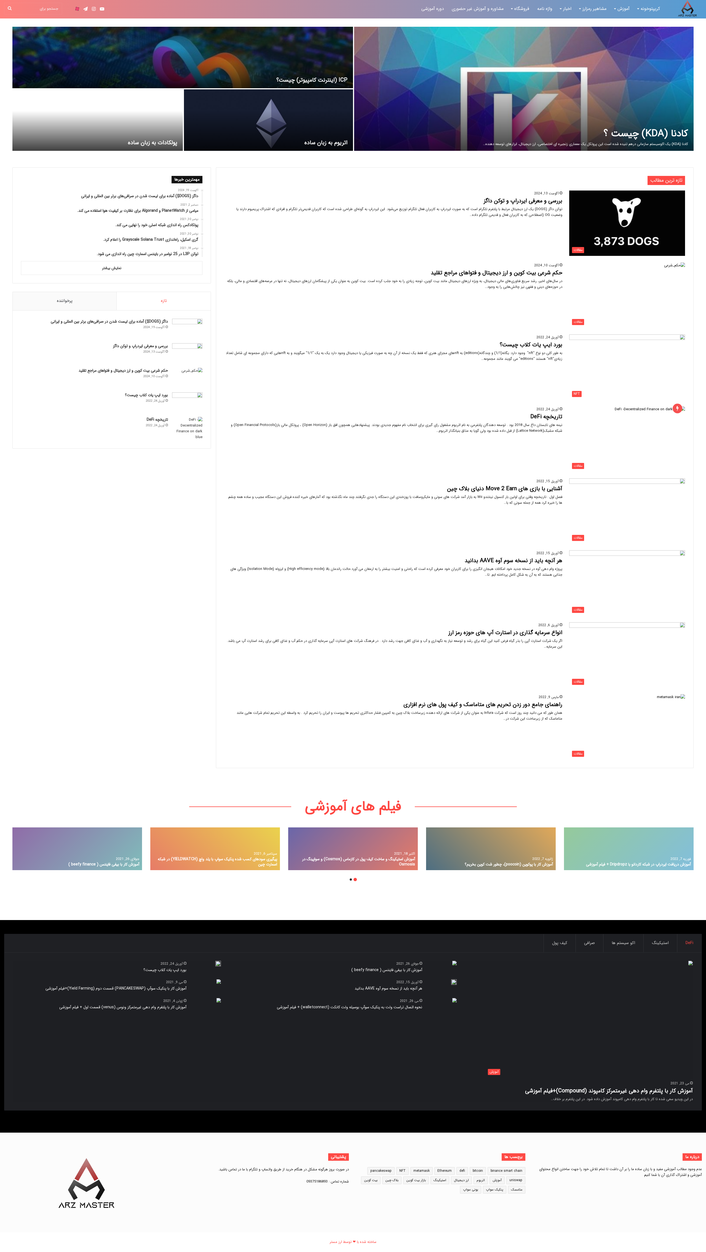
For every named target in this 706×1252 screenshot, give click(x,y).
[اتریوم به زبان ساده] (268, 120)
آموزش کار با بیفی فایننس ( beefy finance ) (103, 864)
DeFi (689, 943)
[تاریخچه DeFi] (187, 428)
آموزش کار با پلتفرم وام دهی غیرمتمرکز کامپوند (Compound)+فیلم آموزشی (609, 1091)
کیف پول (559, 943)
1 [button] (355, 879)
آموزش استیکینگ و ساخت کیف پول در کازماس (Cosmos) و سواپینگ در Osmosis (358, 862)
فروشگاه (521, 8)
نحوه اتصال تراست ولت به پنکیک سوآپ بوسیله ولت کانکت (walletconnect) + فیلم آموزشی (349, 1007)
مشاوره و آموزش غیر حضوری (478, 8)
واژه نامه (544, 8)
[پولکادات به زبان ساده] (97, 120)
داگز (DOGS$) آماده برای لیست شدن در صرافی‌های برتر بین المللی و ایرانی (109, 321)
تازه (164, 300)
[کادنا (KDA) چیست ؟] (524, 89)
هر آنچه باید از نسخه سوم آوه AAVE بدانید (513, 560)
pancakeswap (381, 1170)
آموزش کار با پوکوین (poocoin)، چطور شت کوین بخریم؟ (509, 864)
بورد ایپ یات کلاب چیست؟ (531, 345)
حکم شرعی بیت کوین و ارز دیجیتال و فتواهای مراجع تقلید (496, 273)
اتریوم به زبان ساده (325, 142)
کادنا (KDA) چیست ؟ (646, 133)
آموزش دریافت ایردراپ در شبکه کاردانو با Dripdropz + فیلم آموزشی (638, 864)
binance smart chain (506, 1170)
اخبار (567, 8)
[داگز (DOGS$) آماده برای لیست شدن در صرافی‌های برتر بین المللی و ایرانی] (187, 329)
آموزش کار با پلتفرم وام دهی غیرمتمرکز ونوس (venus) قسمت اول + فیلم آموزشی (122, 1007)
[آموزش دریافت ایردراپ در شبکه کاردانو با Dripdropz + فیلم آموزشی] (629, 848)
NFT (402, 1170)
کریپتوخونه (651, 8)
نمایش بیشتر (111, 268)
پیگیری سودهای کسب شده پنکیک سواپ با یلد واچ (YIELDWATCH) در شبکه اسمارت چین (217, 862)
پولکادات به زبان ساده (152, 142)
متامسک (516, 1189)
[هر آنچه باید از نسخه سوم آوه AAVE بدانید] (454, 982)
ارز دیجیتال (461, 1180)
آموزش (623, 8)
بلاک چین (392, 1180)
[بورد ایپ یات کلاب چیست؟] (187, 402)
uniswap (515, 1180)
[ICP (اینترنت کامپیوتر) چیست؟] (182, 57)
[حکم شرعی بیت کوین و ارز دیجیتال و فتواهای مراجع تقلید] (187, 378)
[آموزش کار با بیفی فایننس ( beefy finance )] (77, 848)
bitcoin (478, 1170)
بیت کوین (371, 1180)
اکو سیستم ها (623, 943)
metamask (421, 1170)
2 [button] (351, 879)
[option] (353, 89)
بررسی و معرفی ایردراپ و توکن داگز (523, 201)
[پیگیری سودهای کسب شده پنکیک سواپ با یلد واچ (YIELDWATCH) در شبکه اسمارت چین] (215, 848)
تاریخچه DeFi (546, 416)
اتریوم (481, 1180)
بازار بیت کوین (416, 1180)
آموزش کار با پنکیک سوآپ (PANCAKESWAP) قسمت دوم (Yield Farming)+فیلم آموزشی (116, 988)
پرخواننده (65, 300)
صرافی (589, 943)
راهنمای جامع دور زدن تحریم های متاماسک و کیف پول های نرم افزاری (482, 704)
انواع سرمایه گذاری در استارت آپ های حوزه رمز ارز (505, 632)
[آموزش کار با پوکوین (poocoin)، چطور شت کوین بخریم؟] (491, 848)
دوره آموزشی (432, 8)
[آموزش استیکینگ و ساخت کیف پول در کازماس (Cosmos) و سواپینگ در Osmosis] (353, 848)
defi (462, 1170)
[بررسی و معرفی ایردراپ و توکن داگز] (187, 353)
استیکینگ (660, 943)
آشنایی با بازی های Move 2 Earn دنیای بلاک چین (504, 488)
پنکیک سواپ (494, 1189)
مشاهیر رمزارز (594, 8)
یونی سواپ (470, 1189)
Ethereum (444, 1170)
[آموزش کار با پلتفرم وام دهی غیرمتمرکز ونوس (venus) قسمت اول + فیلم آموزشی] (218, 1001)
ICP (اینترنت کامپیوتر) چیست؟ (311, 80)
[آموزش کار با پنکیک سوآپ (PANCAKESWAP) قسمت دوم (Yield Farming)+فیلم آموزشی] (218, 982)
